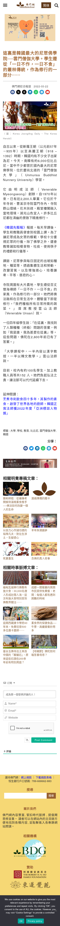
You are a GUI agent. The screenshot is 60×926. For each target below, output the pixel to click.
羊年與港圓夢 (39, 530)
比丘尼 (34, 430)
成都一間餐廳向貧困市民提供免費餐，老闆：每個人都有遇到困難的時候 (43, 592)
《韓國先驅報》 (15, 227)
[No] (56, 910)
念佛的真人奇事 (40, 558)
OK (21, 921)
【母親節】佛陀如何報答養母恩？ (43, 653)
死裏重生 (8, 558)
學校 (19, 430)
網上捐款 (26, 777)
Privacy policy (35, 921)
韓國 (5, 434)
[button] (5, 5)
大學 (13, 430)
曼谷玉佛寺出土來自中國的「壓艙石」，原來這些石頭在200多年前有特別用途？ (15, 656)
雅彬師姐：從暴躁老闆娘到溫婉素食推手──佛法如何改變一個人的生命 (15, 503)
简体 (46, 5)
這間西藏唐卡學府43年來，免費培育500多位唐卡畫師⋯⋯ (15, 626)
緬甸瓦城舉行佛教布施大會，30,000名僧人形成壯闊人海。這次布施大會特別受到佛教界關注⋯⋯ (15, 594)
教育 (26, 430)
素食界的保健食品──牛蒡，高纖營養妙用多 (43, 626)
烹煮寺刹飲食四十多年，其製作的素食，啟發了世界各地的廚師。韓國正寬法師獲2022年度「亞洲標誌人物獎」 (30, 406)
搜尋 (51, 795)
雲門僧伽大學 (48, 430)
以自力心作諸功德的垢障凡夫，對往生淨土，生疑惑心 (15, 534)
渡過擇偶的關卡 (40, 498)
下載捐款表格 (44, 777)
